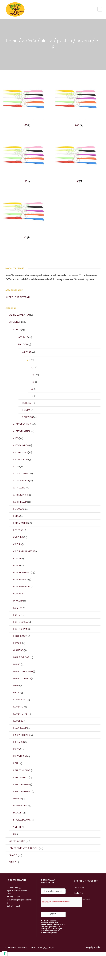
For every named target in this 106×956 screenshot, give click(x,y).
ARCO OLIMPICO (21, 445)
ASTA (15, 466)
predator (18, 742)
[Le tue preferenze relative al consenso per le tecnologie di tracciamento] (4, 953)
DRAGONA (18, 601)
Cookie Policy (79, 893)
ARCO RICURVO (20, 452)
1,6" (32, 367)
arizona (83, 41)
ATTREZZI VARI (20, 495)
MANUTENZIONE (21, 657)
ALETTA (46, 41)
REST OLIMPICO (20, 777)
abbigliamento (19, 314)
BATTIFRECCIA (20, 502)
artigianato (17, 841)
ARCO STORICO (20, 459)
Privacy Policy (79, 887)
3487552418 (15, 906)
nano (16, 685)
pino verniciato (21, 735)
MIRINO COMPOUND (23, 671)
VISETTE (17, 827)
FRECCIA (17, 643)
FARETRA (17, 608)
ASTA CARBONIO (21, 480)
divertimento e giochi (23, 848)
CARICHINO (18, 537)
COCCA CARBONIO (22, 572)
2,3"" (33, 374)
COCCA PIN (18, 593)
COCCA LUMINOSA (22, 586)
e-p (28, 360)
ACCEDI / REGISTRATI (18, 297)
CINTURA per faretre (24, 551)
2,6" (33, 382)
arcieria (29, 41)
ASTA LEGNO (19, 488)
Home (11, 41)
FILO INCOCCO (20, 636)
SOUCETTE (18, 813)
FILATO (16, 615)
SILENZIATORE (20, 805)
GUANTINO (18, 650)
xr (14, 834)
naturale (23, 337)
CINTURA (17, 544)
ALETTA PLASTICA (21, 431)
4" (32, 389)
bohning (26, 403)
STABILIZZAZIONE (22, 820)
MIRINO (16, 664)
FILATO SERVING (21, 629)
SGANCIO (17, 798)
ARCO (16, 438)
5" (32, 396)
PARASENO (18, 721)
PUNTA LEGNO (20, 756)
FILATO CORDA (20, 622)
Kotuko (97, 947)
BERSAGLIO (18, 509)
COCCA (16, 565)
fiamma (26, 410)
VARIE (12, 862)
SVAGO (13, 855)
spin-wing (27, 417)
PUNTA (16, 749)
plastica (64, 41)
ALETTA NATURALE (22, 424)
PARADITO (18, 707)
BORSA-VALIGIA (20, 523)
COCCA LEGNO (20, 579)
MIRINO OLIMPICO (22, 678)
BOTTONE (18, 530)
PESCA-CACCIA (20, 728)
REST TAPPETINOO (22, 791)
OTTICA (17, 692)
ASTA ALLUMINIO (21, 473)
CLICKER (17, 558)
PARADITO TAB (20, 714)
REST (15, 763)
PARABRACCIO (19, 699)
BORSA (16, 516)
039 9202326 (15, 897)
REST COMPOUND (22, 770)
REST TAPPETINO (21, 784)
